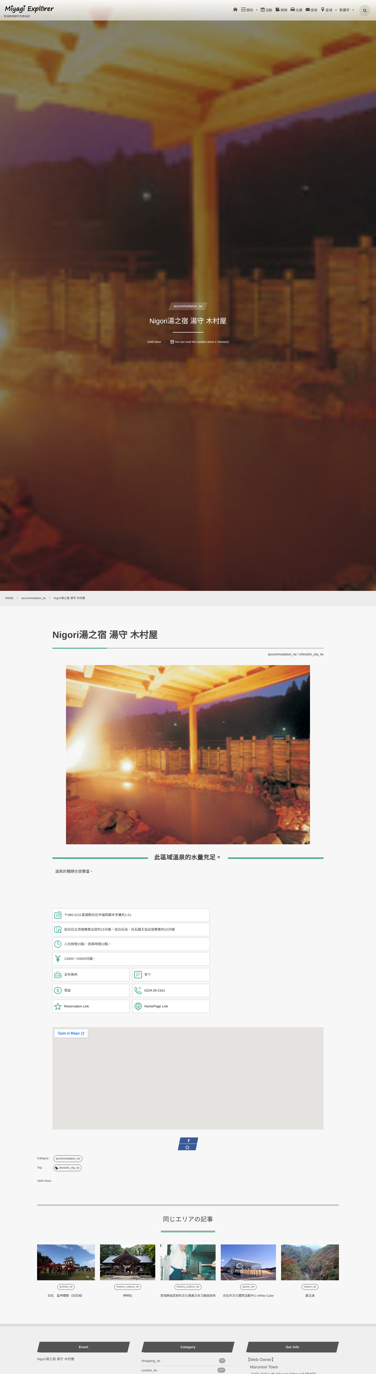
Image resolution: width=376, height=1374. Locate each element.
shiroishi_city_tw (311, 654)
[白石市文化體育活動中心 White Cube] (248, 1262)
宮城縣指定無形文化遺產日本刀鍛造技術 (188, 1295)
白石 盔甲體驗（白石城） (66, 1295)
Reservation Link (76, 1006)
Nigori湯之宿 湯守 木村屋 (55, 1359)
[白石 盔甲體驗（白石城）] (66, 1262)
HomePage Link (156, 1006)
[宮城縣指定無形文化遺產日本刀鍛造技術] (188, 1262)
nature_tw (310, 1286)
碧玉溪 (310, 1295)
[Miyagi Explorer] (29, 9)
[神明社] (127, 1262)
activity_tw (66, 1286)
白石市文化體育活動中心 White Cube (248, 1295)
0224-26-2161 (155, 990)
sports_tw (248, 1286)
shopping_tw (182, 1361)
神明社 (127, 1295)
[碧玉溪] (310, 1262)
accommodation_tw (188, 306)
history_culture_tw (127, 1286)
